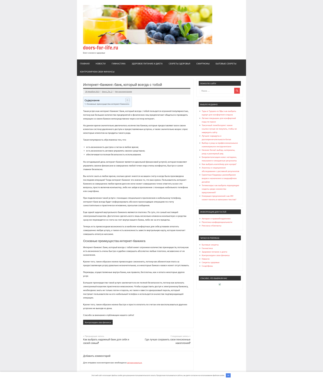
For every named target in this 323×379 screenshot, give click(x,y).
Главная (85, 63)
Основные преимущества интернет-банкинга (108, 104)
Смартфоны (203, 63)
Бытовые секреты (226, 63)
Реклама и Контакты (211, 225)
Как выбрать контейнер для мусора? (219, 164)
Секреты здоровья (179, 63)
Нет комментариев (123, 91)
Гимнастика (119, 63)
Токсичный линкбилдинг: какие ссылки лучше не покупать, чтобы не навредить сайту (219, 128)
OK (228, 375)
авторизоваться (134, 362)
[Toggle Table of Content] (126, 100)
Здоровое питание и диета (147, 63)
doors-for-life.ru (100, 47)
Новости (101, 63)
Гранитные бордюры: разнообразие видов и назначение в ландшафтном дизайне (219, 178)
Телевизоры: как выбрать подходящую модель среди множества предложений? (220, 189)
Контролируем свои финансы (97, 71)
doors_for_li (107, 91)
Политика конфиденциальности (217, 222)
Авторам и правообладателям (216, 218)
